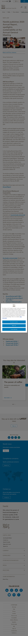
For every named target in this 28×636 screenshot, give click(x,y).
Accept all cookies (14, 321)
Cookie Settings (14, 329)
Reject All (14, 325)
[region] (14, 318)
